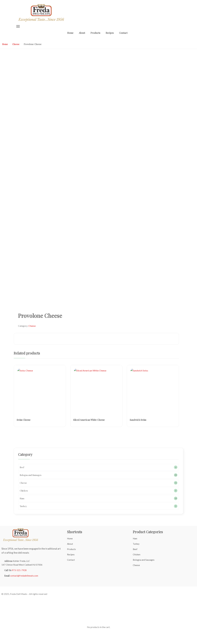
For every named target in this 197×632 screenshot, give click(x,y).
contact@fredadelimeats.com (24, 575)
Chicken (136, 554)
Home (5, 44)
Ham (135, 538)
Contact (71, 559)
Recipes (71, 554)
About (70, 543)
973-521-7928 (19, 570)
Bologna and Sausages (143, 559)
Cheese (15, 44)
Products (71, 549)
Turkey (136, 543)
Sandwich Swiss (138, 419)
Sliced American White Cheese (89, 419)
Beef (135, 549)
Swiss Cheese (23, 419)
